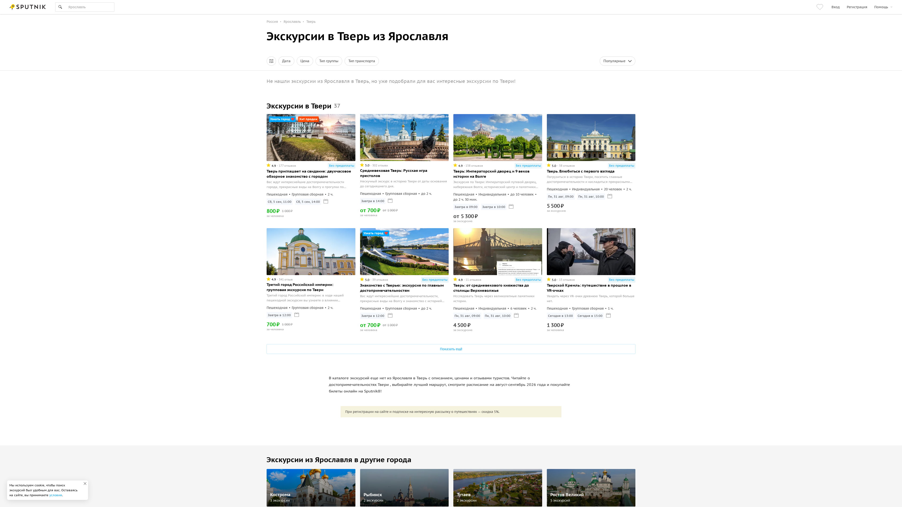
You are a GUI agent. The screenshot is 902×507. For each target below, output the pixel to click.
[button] (271, 61)
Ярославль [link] (292, 21)
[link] (820, 7)
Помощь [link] (881, 7)
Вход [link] (836, 7)
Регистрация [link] (857, 7)
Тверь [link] (310, 21)
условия (55, 495)
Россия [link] (272, 21)
